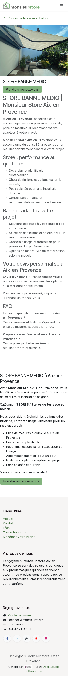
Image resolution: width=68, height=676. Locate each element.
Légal (6, 528)
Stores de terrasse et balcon (28, 18)
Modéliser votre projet (19, 537)
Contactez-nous (14, 532)
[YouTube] (36, 638)
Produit (8, 523)
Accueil (8, 519)
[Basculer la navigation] (61, 5)
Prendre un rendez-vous (22, 89)
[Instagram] (46, 638)
